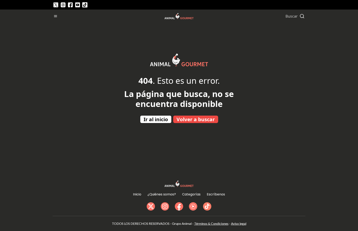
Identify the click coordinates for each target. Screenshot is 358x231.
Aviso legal (238, 223)
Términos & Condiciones (211, 223)
